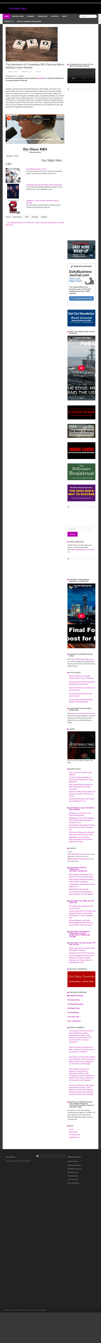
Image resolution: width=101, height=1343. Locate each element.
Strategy (35, 217)
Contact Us (8, 21)
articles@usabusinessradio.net (78, 854)
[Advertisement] (50, 1328)
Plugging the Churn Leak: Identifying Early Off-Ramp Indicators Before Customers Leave (81, 820)
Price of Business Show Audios (29, 21)
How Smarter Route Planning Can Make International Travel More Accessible (81, 787)
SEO (27, 217)
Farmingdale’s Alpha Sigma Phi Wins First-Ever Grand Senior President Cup (82, 827)
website (44, 217)
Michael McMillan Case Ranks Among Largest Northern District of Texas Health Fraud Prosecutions (81, 923)
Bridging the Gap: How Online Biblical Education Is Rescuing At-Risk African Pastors (81, 839)
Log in (71, 1129)
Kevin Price (41, 78)
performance (17, 217)
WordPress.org (74, 1137)
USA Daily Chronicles (78, 871)
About (64, 16)
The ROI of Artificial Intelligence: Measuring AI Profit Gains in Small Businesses (81, 780)
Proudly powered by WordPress (14, 1310)
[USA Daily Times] (18, 8)
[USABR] (81, 745)
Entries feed (73, 1132)
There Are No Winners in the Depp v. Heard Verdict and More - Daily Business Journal (81, 1088)
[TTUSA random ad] (35, 150)
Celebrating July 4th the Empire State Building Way (44, 185)
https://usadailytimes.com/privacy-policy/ (18, 1161)
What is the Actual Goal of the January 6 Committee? (80, 1040)
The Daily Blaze (73, 1012)
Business (30, 16)
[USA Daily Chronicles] (81, 979)
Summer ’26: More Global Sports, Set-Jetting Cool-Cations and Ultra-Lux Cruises (82, 794)
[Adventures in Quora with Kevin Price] (81, 713)
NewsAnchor (34, 1310)
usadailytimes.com (26, 71)
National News (18, 16)
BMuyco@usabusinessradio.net (78, 859)
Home (6, 16)
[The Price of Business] (80, 659)
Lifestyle (54, 16)
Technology (42, 16)
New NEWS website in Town (36, 169)
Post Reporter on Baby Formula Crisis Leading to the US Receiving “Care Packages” (82, 1061)
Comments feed (74, 1135)
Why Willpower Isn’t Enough (79, 889)
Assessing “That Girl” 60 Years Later (81, 953)
